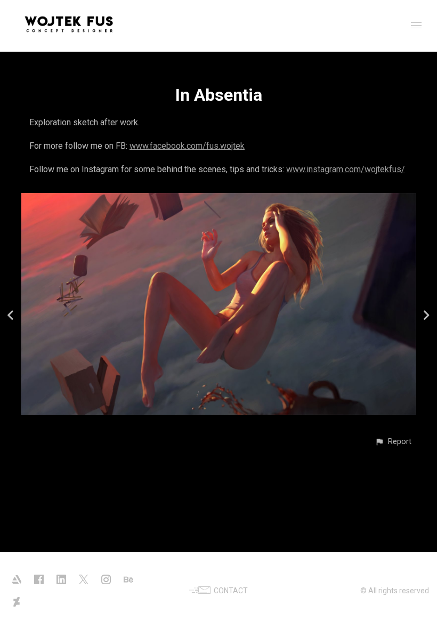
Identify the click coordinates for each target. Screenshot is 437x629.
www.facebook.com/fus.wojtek (187, 146)
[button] (393, 442)
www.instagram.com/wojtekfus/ (345, 169)
